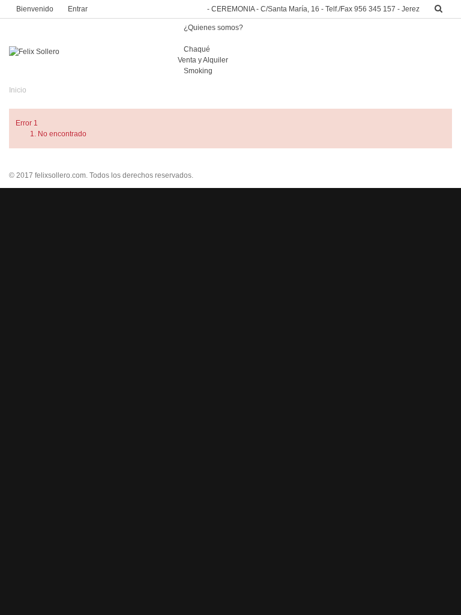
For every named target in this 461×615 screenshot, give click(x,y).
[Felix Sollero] (34, 51)
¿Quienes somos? (213, 27)
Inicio (17, 90)
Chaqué (197, 49)
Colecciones (204, 38)
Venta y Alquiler (203, 60)
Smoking (198, 71)
